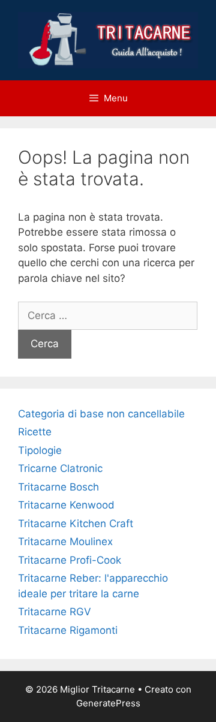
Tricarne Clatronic (60, 468)
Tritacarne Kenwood (66, 505)
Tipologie (40, 450)
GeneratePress (108, 703)
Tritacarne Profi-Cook (69, 560)
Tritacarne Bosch (58, 487)
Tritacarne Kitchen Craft (75, 524)
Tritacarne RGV (54, 612)
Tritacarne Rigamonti (68, 630)
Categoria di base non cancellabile (101, 414)
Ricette (35, 432)
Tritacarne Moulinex (65, 541)
